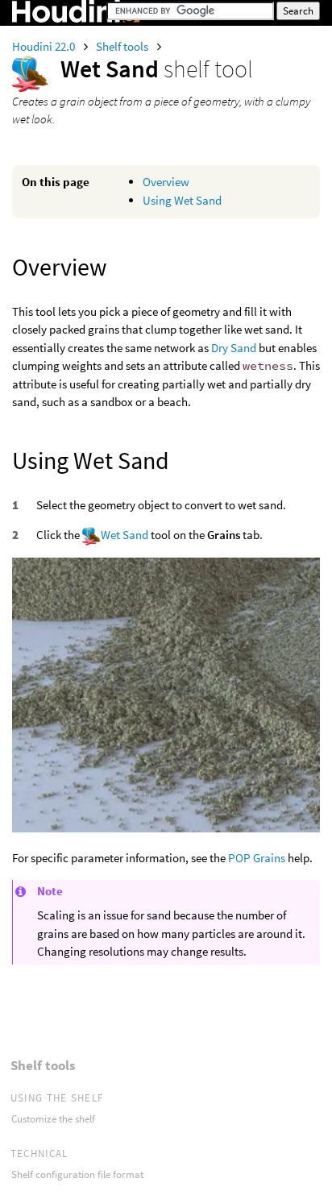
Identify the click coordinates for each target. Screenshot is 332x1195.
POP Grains (256, 857)
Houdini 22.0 (44, 46)
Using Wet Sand (182, 200)
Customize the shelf (53, 1119)
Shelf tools (123, 46)
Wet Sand (124, 534)
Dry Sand (233, 347)
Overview (166, 181)
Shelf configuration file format (77, 1174)
